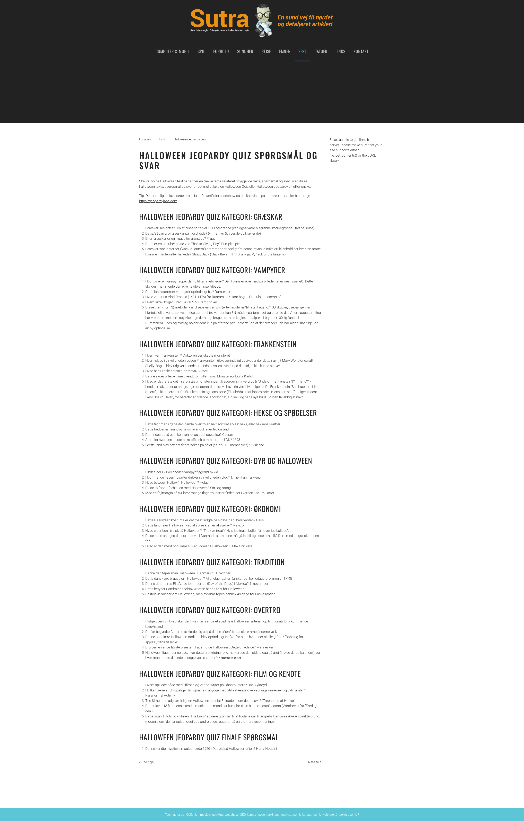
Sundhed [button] (245, 51)
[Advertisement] (262, 92)
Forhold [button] (221, 51)
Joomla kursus (301, 814)
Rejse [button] (266, 51)
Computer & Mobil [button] (173, 51)
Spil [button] (201, 51)
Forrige (147, 762)
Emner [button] (284, 51)
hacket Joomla (348, 814)
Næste (313, 762)
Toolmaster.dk (174, 814)
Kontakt (361, 51)
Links (340, 51)
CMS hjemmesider (198, 814)
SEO (243, 814)
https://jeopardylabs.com (158, 201)
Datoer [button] (320, 51)
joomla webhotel (323, 814)
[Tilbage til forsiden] (262, 20)
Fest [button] (302, 51)
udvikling (218, 814)
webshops (232, 814)
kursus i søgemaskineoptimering (268, 814)
